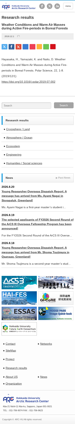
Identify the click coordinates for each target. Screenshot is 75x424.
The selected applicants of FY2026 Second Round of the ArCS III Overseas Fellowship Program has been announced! (38, 224)
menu (68, 6)
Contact (10, 343)
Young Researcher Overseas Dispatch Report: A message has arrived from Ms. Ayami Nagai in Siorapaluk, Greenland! (34, 196)
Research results (16, 368)
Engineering (13, 154)
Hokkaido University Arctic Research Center (19, 5)
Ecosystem (13, 146)
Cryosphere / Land (18, 129)
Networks (46, 343)
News (43, 376)
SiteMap (11, 350)
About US (12, 376)
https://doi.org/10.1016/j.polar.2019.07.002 (28, 81)
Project (10, 359)
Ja (57, 6)
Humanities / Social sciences (24, 163)
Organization (14, 383)
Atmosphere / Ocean (19, 137)
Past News (63, 177)
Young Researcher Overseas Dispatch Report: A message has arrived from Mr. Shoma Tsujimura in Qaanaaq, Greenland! (35, 252)
